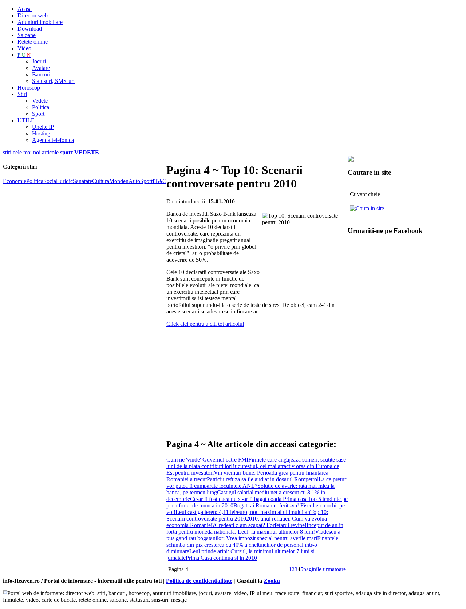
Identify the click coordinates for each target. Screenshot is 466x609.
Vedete (40, 101)
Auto (134, 181)
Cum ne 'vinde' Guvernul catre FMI (207, 459)
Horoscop (28, 87)
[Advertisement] (251, 380)
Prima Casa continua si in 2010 (221, 558)
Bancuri (41, 74)
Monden (119, 181)
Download (29, 28)
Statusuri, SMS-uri (53, 81)
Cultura (100, 181)
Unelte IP (43, 127)
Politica (40, 107)
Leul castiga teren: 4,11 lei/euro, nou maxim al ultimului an (242, 512)
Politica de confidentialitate (199, 581)
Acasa (24, 9)
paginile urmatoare (324, 569)
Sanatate (82, 181)
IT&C (159, 181)
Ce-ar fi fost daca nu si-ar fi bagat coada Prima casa (249, 499)
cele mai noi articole (36, 152)
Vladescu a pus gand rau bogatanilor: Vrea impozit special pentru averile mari (253, 535)
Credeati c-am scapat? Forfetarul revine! (261, 525)
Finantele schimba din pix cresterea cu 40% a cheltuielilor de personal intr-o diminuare (252, 544)
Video (24, 48)
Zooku (272, 581)
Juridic (65, 181)
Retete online (32, 42)
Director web (32, 15)
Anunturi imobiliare (40, 22)
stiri (7, 152)
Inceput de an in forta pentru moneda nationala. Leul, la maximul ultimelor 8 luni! (254, 528)
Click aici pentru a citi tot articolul (205, 324)
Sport (38, 114)
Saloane (26, 35)
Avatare (41, 68)
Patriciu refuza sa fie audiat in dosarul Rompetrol (263, 479)
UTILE (26, 120)
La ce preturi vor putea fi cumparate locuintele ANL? (257, 482)
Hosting (41, 133)
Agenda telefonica (53, 140)
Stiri (22, 94)
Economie (14, 181)
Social (50, 181)
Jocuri (39, 61)
